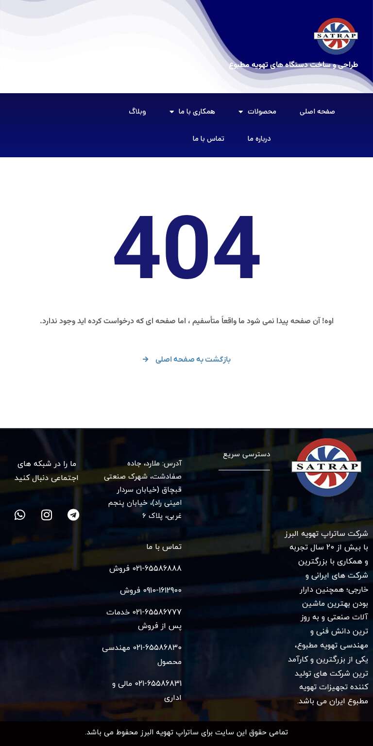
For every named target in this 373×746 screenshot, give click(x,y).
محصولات (262, 111)
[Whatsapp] (20, 515)
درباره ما (259, 138)
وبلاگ (137, 111)
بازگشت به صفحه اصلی (193, 360)
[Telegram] (73, 515)
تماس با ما (208, 138)
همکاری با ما (197, 111)
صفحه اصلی (317, 111)
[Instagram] (46, 515)
